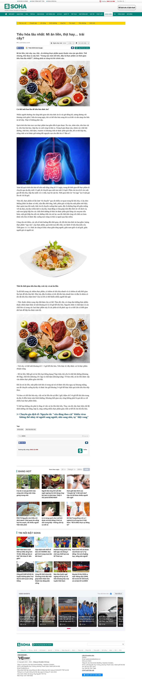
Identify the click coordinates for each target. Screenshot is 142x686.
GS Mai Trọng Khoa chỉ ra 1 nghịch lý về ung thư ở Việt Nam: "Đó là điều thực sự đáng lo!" (78, 521)
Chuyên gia (33, 23)
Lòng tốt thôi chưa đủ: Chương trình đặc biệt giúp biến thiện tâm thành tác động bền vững (43, 578)
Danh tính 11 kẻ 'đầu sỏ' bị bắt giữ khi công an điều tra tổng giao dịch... (28, 619)
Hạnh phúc (20, 14)
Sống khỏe (108, 14)
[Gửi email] (72, 48)
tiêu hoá (27, 227)
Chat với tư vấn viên (93, 675)
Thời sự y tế (22, 23)
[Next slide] (120, 613)
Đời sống (129, 14)
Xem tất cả (118, 594)
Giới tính (92, 23)
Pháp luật (100, 14)
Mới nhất (11, 14)
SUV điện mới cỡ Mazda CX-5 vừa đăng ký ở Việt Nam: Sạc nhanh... (107, 619)
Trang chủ (23, 650)
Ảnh (115, 650)
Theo (53, 436)
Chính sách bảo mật (88, 670)
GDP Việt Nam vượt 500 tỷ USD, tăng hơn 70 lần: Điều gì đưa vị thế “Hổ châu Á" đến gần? (24, 554)
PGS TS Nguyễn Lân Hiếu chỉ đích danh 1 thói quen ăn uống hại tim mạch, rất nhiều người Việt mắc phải (28, 521)
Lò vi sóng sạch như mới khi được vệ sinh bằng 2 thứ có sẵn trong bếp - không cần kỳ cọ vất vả (52, 521)
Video (110, 650)
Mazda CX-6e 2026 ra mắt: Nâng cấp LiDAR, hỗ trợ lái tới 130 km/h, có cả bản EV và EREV (80, 577)
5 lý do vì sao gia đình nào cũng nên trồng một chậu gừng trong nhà (26, 493)
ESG (27, 14)
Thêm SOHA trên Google (35, 48)
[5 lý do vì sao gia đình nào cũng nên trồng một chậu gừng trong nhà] (28, 481)
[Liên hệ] (86, 443)
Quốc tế (66, 14)
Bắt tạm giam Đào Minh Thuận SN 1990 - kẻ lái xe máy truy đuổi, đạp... (47, 619)
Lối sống (43, 23)
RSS (120, 650)
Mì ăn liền (20, 429)
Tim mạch (72, 23)
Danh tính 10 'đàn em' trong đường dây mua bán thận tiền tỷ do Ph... (87, 619)
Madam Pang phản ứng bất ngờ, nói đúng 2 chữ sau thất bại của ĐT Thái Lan (62, 553)
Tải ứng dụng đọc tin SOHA (43, 644)
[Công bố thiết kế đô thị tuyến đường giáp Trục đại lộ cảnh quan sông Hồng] (25, 566)
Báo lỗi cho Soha (84, 48)
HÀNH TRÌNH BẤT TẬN (37, 1)
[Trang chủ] (15, 7)
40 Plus (59, 14)
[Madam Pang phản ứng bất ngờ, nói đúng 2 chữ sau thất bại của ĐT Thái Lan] (62, 542)
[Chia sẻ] (20, 48)
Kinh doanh (40, 14)
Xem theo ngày (54, 469)
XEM (86, 469)
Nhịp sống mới (83, 14)
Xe (114, 14)
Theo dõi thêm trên (103, 594)
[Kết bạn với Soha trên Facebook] (80, 451)
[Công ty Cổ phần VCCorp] (44, 657)
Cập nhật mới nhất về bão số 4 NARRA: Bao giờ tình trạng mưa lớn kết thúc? (43, 553)
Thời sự (32, 14)
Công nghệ (121, 14)
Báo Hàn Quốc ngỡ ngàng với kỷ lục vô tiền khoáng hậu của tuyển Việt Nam (61, 577)
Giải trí (92, 14)
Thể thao (74, 14)
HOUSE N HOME (23, 1)
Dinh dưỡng (53, 23)
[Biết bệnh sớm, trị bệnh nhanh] (126, 7)
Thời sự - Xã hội (32, 650)
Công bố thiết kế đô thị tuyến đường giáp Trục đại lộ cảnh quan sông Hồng (25, 577)
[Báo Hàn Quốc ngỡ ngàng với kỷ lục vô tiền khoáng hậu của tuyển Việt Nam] (62, 566)
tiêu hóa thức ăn (31, 429)
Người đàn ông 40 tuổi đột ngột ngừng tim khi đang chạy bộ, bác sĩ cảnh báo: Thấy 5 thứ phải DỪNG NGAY (53, 494)
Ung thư (63, 23)
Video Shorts (24, 594)
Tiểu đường (82, 23)
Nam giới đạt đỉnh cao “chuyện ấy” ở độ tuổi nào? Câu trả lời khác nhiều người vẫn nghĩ (77, 494)
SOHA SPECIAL (52, 1)
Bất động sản (50, 14)
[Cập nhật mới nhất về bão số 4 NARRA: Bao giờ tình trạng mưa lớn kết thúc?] (44, 542)
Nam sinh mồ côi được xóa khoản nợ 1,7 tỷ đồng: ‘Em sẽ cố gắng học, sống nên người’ (80, 553)
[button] (68, 628)
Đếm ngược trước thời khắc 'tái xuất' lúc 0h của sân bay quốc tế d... (67, 619)
